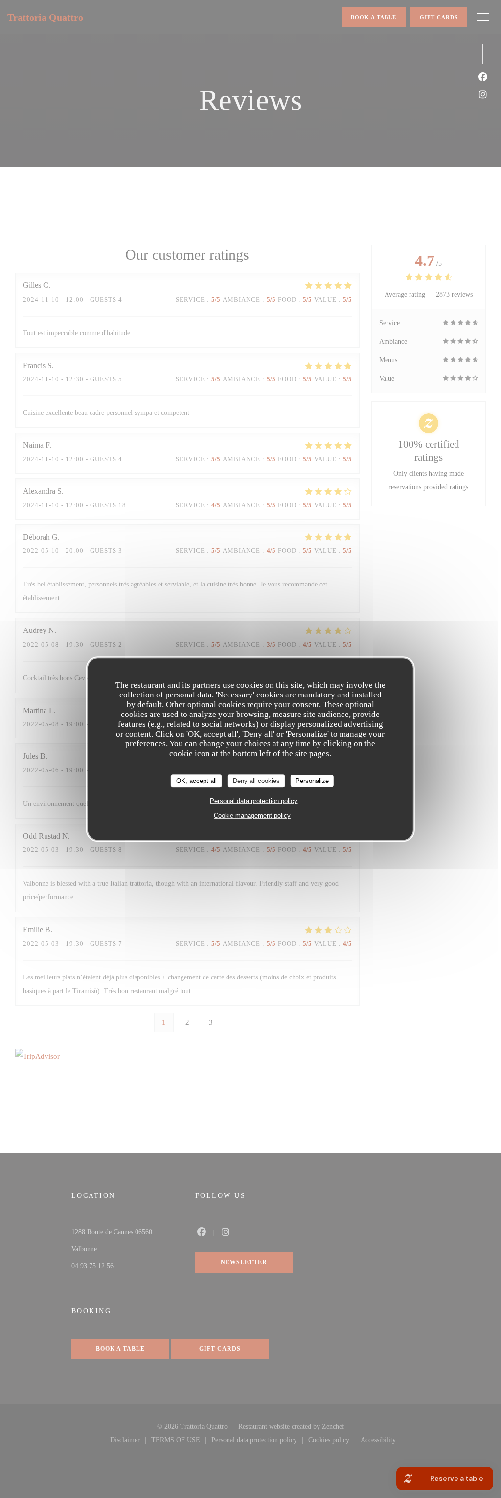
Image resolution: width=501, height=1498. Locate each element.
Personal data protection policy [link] (253, 800)
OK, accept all (196, 780)
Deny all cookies (256, 780)
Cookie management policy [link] (252, 815)
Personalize (312, 780)
